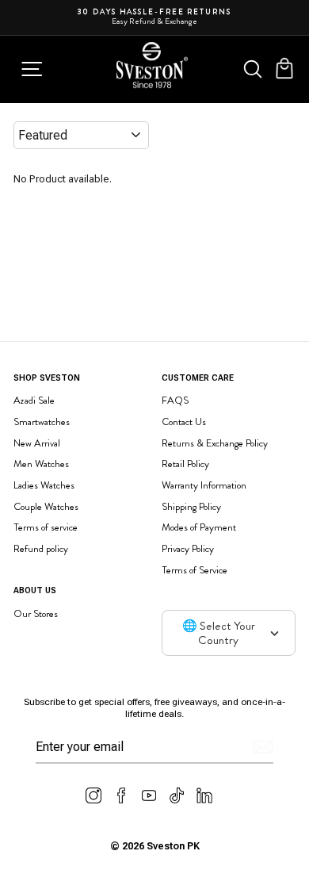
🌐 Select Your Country (218, 633)
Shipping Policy (191, 506)
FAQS (175, 400)
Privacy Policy (188, 548)
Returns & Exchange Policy (215, 442)
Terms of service (45, 527)
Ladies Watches (43, 484)
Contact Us (184, 421)
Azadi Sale (34, 400)
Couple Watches (45, 506)
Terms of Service (194, 569)
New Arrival (36, 442)
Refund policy (40, 548)
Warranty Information (204, 484)
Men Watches (41, 463)
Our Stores (35, 613)
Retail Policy (185, 463)
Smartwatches (41, 421)
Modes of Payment (199, 527)
